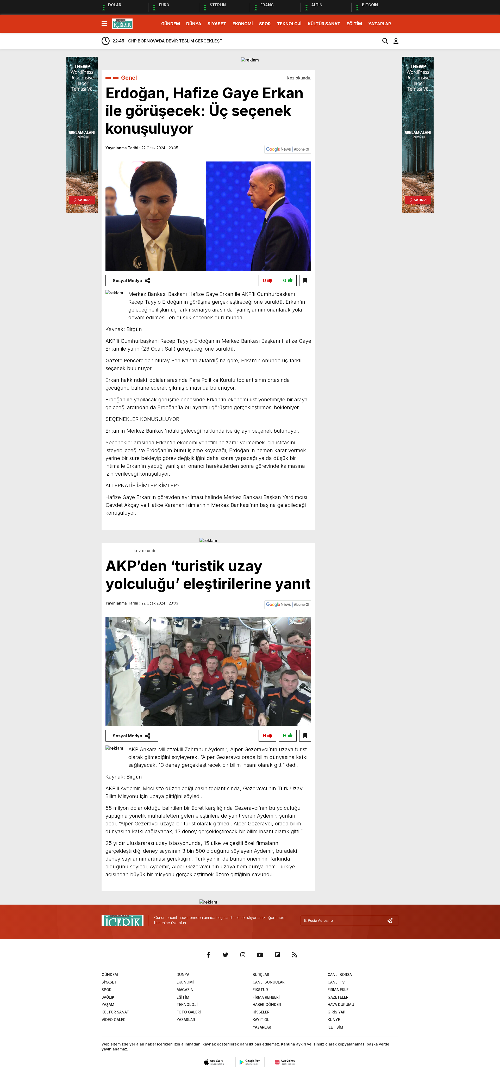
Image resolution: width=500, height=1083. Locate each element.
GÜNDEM (170, 23)
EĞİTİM (354, 23)
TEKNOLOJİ (289, 23)
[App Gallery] (285, 1062)
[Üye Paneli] (393, 41)
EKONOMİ (243, 23)
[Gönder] (392, 920)
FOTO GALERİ (189, 1012)
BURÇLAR (261, 974)
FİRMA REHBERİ (266, 997)
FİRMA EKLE (338, 989)
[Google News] (287, 149)
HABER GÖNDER (267, 1004)
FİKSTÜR (260, 989)
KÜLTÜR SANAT (324, 23)
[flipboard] (277, 954)
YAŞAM (108, 1004)
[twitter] (225, 954)
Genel (129, 77)
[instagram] (242, 954)
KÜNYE (334, 1019)
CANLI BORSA (340, 974)
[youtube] (259, 954)
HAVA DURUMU (341, 1004)
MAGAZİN (185, 989)
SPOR (265, 23)
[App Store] (214, 1062)
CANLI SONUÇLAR (269, 982)
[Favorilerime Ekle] (305, 280)
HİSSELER (261, 1012)
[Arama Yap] (383, 41)
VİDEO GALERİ (114, 1019)
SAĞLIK (108, 997)
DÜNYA (193, 23)
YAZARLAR (379, 23)
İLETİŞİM (335, 1027)
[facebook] (208, 954)
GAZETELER (338, 997)
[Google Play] (250, 1062)
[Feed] (294, 954)
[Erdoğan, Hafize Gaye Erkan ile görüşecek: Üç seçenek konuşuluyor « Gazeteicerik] (122, 23)
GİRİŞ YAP (336, 1012)
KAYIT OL (261, 1019)
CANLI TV (336, 982)
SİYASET (217, 23)
